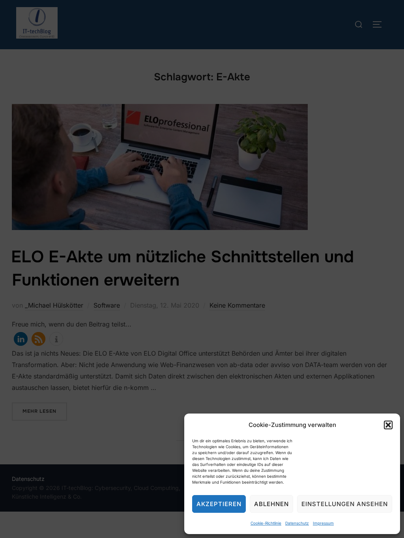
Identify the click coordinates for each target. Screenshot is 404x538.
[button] (388, 425)
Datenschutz (297, 523)
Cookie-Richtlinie (266, 523)
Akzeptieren (218, 504)
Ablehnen (271, 504)
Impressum (323, 523)
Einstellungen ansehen (344, 504)
